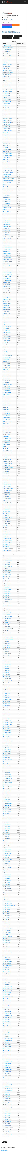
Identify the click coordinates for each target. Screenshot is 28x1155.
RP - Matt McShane (6, 971)
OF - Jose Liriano (6, 347)
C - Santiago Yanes (7, 494)
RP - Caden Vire (6, 695)
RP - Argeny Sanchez (7, 660)
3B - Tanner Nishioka (7, 505)
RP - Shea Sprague (6, 1065)
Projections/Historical (8, 36)
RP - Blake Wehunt (6, 670)
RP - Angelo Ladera (7, 653)
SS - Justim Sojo (6, 369)
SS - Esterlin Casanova (7, 241)
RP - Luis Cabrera (6, 938)
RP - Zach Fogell (6, 1136)
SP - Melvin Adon (6, 980)
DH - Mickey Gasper (7, 74)
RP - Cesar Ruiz (6, 712)
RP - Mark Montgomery (7, 965)
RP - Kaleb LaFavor (7, 919)
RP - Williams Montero (7, 1102)
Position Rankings (7, 25)
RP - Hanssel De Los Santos (8, 820)
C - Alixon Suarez (6, 114)
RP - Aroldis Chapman (7, 560)
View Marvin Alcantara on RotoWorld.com (11, 32)
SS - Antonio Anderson (7, 139)
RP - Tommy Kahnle (7, 618)
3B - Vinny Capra (6, 523)
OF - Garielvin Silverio (7, 265)
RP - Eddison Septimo (7, 782)
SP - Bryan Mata (6, 689)
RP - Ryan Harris (6, 1052)
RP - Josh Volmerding (7, 903)
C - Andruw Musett (6, 128)
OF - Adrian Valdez (7, 99)
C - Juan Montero (6, 365)
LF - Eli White (5, 62)
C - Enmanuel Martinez (7, 238)
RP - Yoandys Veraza (7, 1119)
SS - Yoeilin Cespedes (7, 542)
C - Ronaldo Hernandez (8, 488)
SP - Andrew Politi (6, 647)
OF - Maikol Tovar (6, 415)
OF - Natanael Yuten (7, 455)
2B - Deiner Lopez (6, 199)
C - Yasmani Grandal (7, 538)
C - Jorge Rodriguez (7, 340)
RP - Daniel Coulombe (7, 566)
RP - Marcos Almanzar (7, 961)
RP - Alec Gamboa (6, 603)
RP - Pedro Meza (6, 1025)
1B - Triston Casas (6, 87)
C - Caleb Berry (6, 166)
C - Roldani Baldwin (7, 484)
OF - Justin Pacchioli (7, 376)
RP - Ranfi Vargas (6, 1032)
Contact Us (4, 1149)
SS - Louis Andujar (6, 403)
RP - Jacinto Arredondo (7, 843)
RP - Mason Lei (6, 967)
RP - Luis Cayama (6, 942)
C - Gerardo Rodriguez (7, 272)
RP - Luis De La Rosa (7, 946)
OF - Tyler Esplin (6, 515)
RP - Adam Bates (6, 626)
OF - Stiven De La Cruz (7, 502)
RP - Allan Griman (6, 643)
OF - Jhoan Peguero (7, 326)
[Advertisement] (14, 7)
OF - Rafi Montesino (7, 475)
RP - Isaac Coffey (6, 836)
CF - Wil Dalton (6, 527)
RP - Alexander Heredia (8, 637)
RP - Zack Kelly (6, 601)
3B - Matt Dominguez (7, 426)
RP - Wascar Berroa (7, 1098)
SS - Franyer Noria (6, 251)
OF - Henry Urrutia (6, 288)
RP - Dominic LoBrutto (7, 778)
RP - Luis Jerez (6, 949)
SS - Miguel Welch (6, 444)
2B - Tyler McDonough (7, 517)
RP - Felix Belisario (6, 801)
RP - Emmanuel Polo (7, 790)
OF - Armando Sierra (7, 141)
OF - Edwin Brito (6, 222)
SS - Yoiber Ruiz (6, 546)
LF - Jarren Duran (6, 68)
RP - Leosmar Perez (7, 934)
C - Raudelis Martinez (7, 480)
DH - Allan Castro (6, 116)
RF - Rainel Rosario (7, 478)
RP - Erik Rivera (6, 797)
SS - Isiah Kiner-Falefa (7, 64)
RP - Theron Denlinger (7, 1088)
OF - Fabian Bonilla (7, 243)
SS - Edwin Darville (6, 224)
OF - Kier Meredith (6, 388)
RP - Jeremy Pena (6, 865)
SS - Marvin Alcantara (7, 421)
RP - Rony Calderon (7, 1048)
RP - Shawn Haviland (7, 1063)
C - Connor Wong (6, 58)
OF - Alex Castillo (6, 110)
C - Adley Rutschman (7, 45)
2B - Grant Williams (7, 278)
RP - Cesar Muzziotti (7, 709)
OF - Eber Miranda (6, 216)
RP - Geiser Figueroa (7, 811)
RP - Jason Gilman (6, 855)
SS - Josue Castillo (6, 361)
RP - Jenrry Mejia (6, 863)
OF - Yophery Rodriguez (8, 548)
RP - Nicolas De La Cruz (7, 1007)
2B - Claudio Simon (7, 182)
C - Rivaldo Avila (6, 482)
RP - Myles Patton (6, 998)
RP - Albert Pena (6, 630)
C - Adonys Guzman (7, 97)
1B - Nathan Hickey (7, 459)
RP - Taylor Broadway (7, 1084)
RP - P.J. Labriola (6, 1019)
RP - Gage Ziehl (6, 807)
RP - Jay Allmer (6, 857)
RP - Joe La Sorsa (6, 608)
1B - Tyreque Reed (7, 521)
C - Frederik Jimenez (7, 257)
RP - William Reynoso (7, 1100)
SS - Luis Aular (6, 407)
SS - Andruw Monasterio (8, 47)
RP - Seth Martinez (6, 614)
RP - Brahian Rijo (6, 676)
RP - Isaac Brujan (6, 834)
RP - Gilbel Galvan (6, 813)
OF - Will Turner (6, 529)
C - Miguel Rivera (6, 442)
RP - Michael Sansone (7, 990)
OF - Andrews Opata (7, 126)
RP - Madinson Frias (7, 955)
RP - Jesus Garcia (6, 869)
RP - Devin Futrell (6, 770)
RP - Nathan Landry (7, 1000)
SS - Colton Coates (6, 184)
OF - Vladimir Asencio (7, 525)
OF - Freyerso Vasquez (7, 261)
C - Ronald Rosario (7, 486)
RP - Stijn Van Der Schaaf (8, 1080)
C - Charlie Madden (7, 176)
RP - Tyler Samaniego (7, 599)
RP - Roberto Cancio (7, 1046)
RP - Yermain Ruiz (6, 1115)
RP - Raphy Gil (6, 1034)
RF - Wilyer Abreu (6, 93)
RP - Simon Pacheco (7, 1071)
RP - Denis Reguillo (7, 766)
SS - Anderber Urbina (7, 118)
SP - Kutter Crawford (7, 587)
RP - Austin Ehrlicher (7, 664)
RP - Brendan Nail (6, 682)
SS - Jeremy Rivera (6, 313)
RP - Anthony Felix (6, 655)
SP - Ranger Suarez (7, 593)
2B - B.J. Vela (5, 147)
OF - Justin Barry (6, 372)
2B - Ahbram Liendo (7, 101)
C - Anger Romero (6, 134)
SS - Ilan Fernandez (7, 292)
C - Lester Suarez (6, 398)
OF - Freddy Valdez (7, 255)
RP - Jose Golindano (7, 901)
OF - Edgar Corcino (7, 218)
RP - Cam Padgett (6, 701)
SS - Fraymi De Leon (7, 253)
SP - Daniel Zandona (7, 751)
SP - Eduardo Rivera (7, 605)
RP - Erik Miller (6, 568)
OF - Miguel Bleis (6, 440)
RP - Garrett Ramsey (7, 809)
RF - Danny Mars (6, 195)
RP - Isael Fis (5, 840)
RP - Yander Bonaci (7, 1109)
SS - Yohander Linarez (7, 544)
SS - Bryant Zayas (6, 159)
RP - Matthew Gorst (7, 974)
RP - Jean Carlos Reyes (7, 859)
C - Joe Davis (5, 334)
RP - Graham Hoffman (7, 815)
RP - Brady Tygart (6, 674)
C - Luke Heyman (6, 411)
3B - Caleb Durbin (6, 53)
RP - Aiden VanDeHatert (8, 628)
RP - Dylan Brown (6, 780)
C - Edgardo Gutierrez (7, 220)
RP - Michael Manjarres (7, 986)
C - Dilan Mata (6, 205)
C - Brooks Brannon (7, 157)
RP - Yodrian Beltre (7, 1121)
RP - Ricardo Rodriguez (7, 1038)
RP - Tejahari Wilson (7, 1086)
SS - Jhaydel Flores (6, 322)
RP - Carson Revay (6, 705)
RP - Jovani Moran (6, 583)
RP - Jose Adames (6, 894)
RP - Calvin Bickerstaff (7, 699)
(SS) (12, 19)
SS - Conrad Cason (7, 186)
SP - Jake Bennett (6, 576)
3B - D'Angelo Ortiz (7, 193)
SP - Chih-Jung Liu (6, 718)
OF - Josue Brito (6, 359)
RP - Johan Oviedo (6, 581)
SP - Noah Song (6, 1009)
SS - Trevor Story (6, 85)
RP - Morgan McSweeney (8, 996)
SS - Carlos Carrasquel (7, 168)
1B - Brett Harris (6, 51)
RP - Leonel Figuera (7, 932)
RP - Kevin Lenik (6, 921)
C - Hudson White (6, 290)
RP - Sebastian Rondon (7, 1061)
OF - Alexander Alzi (7, 112)
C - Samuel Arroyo (6, 492)
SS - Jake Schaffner (6, 307)
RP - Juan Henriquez (7, 907)
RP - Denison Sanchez (7, 768)
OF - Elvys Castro (6, 228)
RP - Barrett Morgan (7, 666)
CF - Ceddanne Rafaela (7, 55)
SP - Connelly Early (6, 564)
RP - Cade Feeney (6, 693)
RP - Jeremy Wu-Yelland (7, 867)
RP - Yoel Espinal (6, 1123)
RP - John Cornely (6, 886)
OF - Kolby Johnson (7, 392)
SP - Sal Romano (6, 1057)
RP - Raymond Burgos (7, 612)
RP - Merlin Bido (6, 984)
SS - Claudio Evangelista (8, 180)
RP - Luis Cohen (6, 944)
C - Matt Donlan (6, 428)
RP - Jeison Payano (6, 861)
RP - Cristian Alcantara (7, 734)
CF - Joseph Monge (7, 351)
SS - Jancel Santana (6, 309)
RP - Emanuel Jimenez (7, 786)
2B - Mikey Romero (7, 448)
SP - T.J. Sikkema (6, 1082)
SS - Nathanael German (7, 461)
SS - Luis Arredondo (7, 405)
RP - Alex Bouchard (7, 632)
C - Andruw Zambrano (7, 130)
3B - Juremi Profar (6, 367)
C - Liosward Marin (7, 401)
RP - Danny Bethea (6, 753)
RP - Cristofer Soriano (7, 739)
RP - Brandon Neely (7, 678)
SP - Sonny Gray (6, 595)
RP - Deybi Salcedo (7, 774)
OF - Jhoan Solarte (6, 328)
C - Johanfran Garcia (7, 336)
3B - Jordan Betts (6, 338)
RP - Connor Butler (7, 730)
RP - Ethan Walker (6, 799)
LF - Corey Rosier (6, 189)
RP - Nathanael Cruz (7, 1003)
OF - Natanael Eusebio (7, 453)
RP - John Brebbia (6, 610)
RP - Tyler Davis (6, 1092)
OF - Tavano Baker (7, 509)
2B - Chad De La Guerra (8, 172)
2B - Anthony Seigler (7, 49)
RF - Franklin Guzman (7, 247)
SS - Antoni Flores (6, 137)
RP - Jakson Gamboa (7, 849)
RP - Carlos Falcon (6, 703)
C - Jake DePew (6, 305)
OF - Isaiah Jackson (7, 297)
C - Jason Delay (6, 311)
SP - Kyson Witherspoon (8, 928)
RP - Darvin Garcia (6, 761)
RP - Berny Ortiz (6, 668)
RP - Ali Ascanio (6, 641)
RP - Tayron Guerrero (7, 616)
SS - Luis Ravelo (6, 409)
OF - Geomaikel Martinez (8, 270)
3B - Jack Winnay (6, 301)
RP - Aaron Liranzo (7, 622)
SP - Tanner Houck (6, 597)
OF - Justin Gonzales (7, 374)
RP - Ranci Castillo (6, 1030)
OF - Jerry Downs (6, 315)
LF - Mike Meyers (6, 446)
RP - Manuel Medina (7, 959)
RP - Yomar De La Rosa (7, 1129)
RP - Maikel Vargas (6, 957)
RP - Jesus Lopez (6, 872)
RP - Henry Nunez (6, 828)
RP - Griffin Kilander (7, 818)
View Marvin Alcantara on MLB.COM (9, 31)
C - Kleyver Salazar (6, 390)
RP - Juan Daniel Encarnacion (9, 905)
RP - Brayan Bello (6, 562)
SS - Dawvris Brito (6, 197)
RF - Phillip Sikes (6, 473)
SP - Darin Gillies (6, 757)
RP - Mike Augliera (6, 994)
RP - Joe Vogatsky (6, 878)
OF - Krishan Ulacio (7, 396)
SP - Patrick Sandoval (7, 589)
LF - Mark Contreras (7, 417)
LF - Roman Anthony (7, 80)
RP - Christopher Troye (7, 724)
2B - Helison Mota (6, 284)
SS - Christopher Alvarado (8, 178)
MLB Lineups (16, 25)
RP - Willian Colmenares (8, 1104)
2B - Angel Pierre (6, 132)
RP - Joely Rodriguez (7, 880)
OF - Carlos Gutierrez (7, 170)
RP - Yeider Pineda (6, 1113)
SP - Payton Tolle (6, 591)
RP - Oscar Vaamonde (7, 1015)
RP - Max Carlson (6, 976)
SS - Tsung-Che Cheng (7, 89)
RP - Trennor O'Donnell (7, 1090)
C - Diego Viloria (6, 203)
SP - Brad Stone (6, 672)
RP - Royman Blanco (7, 1050)
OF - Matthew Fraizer (7, 432)
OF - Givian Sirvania (7, 276)
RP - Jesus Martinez (7, 874)
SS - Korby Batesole (7, 394)
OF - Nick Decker (6, 469)
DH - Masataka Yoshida (8, 72)
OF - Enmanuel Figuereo (8, 236)
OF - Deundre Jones (7, 201)
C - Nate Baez (5, 457)
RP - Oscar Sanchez (7, 1013)
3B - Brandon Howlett (7, 153)
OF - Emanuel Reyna (7, 230)
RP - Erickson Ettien (7, 795)
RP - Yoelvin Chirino (7, 1125)
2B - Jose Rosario (6, 349)
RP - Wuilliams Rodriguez (8, 1107)
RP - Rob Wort (6, 1042)
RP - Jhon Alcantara (7, 876)
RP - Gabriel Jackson (7, 805)
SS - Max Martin (6, 436)
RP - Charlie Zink (6, 716)
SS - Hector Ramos (6, 282)
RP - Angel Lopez (6, 649)
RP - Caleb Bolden (6, 697)
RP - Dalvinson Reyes (7, 745)
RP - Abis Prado (6, 624)
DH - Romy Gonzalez (7, 82)
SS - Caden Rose (6, 164)
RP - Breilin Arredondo (7, 680)
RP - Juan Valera (6, 911)
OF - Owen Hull (6, 471)
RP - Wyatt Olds (6, 620)
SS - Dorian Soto (6, 209)
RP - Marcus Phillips (7, 963)
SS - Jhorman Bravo (7, 332)
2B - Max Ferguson (7, 434)
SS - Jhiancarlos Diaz (7, 324)
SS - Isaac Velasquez (7, 295)
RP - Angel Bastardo (7, 558)
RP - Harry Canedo (7, 824)
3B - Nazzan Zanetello (7, 463)
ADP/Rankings (17, 36)
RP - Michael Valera (7, 992)
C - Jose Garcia (6, 344)
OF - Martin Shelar (6, 419)
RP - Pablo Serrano (7, 1021)
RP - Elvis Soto (6, 784)
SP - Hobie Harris (6, 832)
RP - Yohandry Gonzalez (8, 1127)
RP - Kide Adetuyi (6, 924)
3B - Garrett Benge (7, 268)
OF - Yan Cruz (5, 536)
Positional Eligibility (7, 38)
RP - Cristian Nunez (7, 736)
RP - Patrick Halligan (7, 1023)
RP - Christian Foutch (7, 720)
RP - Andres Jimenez (7, 645)
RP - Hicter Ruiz (6, 830)
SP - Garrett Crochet (7, 570)
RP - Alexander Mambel (8, 639)
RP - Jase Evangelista (7, 853)
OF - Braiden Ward (7, 149)
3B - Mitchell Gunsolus (7, 450)
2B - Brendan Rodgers (7, 155)
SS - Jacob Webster (7, 303)
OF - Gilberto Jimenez (7, 274)
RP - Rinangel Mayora (7, 1040)
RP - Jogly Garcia (6, 884)
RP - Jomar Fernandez (7, 890)
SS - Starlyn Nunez (6, 500)
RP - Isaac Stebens (6, 838)
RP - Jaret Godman (6, 851)
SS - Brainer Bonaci (7, 151)
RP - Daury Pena (6, 763)
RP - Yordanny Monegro (8, 1134)
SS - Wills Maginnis (6, 532)
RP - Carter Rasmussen (7, 707)
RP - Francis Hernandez (7, 803)
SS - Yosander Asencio (7, 550)
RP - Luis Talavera (6, 951)
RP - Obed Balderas (7, 1011)
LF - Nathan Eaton (6, 76)
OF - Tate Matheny (6, 507)
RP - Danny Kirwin (6, 755)
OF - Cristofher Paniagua (8, 191)
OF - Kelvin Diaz (6, 382)
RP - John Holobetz (7, 888)
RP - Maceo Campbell (7, 953)
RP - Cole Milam (6, 726)
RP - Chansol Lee (6, 714)
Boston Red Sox (6, 19)
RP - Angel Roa (6, 651)
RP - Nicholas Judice (7, 1005)
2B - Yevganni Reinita (7, 540)
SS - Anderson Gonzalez (8, 122)
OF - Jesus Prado (6, 320)
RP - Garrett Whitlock (7, 572)
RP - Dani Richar (6, 747)
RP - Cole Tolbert (6, 728)
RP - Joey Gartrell (6, 882)
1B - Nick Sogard (6, 78)
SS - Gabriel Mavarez (7, 263)
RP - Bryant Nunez (6, 691)
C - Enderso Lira (6, 234)
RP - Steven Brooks (7, 1075)
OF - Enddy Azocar (7, 232)
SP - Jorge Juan (6, 892)
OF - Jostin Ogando (7, 357)
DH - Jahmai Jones (6, 66)
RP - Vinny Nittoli (6, 1094)
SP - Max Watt (5, 978)
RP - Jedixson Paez (6, 578)
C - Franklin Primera (7, 249)
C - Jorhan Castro (6, 342)
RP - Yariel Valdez (6, 1111)
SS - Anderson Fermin (7, 120)
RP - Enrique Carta (6, 793)
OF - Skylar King (6, 496)
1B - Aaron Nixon (6, 95)
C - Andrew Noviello (7, 124)
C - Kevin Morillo (6, 386)
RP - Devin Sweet (6, 772)
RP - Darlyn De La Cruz (7, 759)
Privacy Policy (4, 1150)
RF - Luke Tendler (6, 413)
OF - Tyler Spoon (6, 519)
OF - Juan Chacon (6, 363)
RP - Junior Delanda (7, 917)
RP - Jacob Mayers (6, 845)
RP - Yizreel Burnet (6, 1117)
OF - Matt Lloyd (6, 430)
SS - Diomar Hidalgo (7, 207)
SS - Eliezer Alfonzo (7, 226)
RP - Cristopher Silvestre (8, 741)
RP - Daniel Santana (7, 749)
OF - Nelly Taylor (6, 465)
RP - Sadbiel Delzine (7, 1055)
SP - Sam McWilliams (7, 1059)
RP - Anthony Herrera (7, 657)
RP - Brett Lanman (6, 684)
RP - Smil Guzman (6, 1073)
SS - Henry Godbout (7, 286)
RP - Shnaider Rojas (7, 1067)
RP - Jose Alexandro (7, 897)
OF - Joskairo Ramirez (7, 355)
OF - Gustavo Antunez (7, 280)
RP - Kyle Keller (6, 926)
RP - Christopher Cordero (8, 722)
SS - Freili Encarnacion (7, 259)
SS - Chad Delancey (7, 174)
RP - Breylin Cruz (6, 687)
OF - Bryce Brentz (6, 161)
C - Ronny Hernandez (7, 490)
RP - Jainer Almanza (7, 847)
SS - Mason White (6, 423)
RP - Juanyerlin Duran (7, 915)
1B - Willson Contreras (7, 91)
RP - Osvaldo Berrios (7, 1017)
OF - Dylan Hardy (6, 213)
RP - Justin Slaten (6, 585)
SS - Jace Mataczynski (7, 299)
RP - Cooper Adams (7, 732)
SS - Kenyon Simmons (7, 384)
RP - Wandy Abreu (6, 1096)
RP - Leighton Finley (7, 930)
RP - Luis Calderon (6, 940)
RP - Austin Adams (6, 662)
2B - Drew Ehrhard (6, 211)
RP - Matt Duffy (6, 969)
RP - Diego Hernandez (7, 776)
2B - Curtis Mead (6, 60)
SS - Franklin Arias (6, 245)
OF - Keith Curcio (6, 380)
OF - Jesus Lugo (6, 317)
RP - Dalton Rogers (7, 743)
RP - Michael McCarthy (7, 988)
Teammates (16, 38)
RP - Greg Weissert (7, 574)
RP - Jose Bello (6, 899)
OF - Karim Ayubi (6, 378)
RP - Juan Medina (6, 909)
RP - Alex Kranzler (6, 635)
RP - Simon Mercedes (7, 1069)
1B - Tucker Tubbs (6, 511)
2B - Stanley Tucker (7, 498)
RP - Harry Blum (6, 822)
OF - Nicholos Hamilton (8, 467)
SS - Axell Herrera (6, 145)
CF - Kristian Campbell (7, 70)
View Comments (6, 27)
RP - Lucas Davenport (7, 936)
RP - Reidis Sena (6, 1036)
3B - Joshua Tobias (7, 353)
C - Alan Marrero (6, 103)
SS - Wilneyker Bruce (7, 534)
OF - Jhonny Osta (6, 330)
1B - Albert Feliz (6, 107)
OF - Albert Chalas (6, 105)
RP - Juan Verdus (6, 913)
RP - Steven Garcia (6, 1077)
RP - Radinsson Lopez (7, 1028)
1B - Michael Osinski (7, 438)
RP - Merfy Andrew (6, 982)
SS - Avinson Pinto (6, 143)
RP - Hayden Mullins (7, 826)
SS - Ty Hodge (6, 513)
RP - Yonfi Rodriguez (7, 1131)
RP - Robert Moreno (7, 1044)
